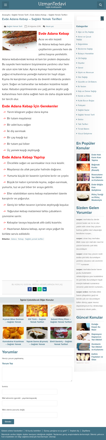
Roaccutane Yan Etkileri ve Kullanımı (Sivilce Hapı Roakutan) (97, 180)
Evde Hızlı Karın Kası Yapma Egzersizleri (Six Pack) (97, 160)
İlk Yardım (82, 86)
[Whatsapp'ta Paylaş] (40, 289)
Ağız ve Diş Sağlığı (86, 32)
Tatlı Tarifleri (83, 124)
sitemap (52, 437)
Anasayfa (6, 15)
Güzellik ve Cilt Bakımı (87, 82)
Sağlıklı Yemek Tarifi (20, 15)
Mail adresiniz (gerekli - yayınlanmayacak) (19, 398)
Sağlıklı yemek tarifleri (34, 239)
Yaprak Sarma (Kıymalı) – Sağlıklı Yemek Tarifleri (37, 344)
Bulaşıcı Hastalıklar (86, 53)
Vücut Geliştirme (85, 133)
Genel (80, 68)
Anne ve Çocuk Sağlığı (83, 38)
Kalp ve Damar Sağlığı (87, 91)
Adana (14, 239)
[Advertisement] (25, 261)
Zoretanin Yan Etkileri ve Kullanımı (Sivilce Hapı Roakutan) (97, 349)
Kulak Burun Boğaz (86, 100)
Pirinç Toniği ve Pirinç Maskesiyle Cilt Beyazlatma (97, 200)
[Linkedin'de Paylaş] (45, 289)
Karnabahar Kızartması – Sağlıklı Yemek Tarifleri (13, 344)
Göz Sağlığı (83, 77)
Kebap (21, 239)
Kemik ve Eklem (84, 96)
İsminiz (5, 387)
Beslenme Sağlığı (85, 49)
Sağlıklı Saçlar (83, 110)
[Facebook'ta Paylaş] (30, 289)
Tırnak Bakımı (83, 129)
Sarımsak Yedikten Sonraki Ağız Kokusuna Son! (97, 369)
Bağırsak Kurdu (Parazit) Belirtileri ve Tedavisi (97, 170)
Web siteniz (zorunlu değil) (13, 410)
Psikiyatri (81, 105)
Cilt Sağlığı (82, 58)
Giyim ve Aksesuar (86, 72)
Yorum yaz (50, 26)
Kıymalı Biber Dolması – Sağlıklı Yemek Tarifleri (13, 322)
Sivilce (80, 119)
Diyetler (81, 63)
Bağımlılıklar (83, 44)
